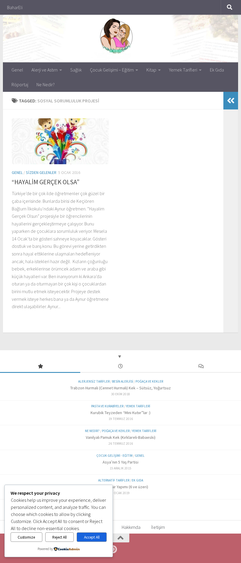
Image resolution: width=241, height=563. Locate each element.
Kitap (151, 70)
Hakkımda (131, 527)
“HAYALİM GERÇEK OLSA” (45, 182)
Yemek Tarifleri (183, 70)
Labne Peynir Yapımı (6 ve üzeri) (120, 486)
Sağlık (76, 70)
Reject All (59, 537)
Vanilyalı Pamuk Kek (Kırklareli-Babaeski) (120, 437)
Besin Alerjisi (122, 381)
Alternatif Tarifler (113, 480)
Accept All (92, 537)
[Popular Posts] (40, 366)
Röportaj (19, 84)
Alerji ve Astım (44, 70)
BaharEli (15, 7)
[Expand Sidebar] (230, 100)
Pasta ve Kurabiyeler (107, 406)
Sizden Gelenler (41, 172)
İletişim (158, 527)
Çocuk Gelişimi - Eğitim (114, 456)
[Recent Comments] (201, 366)
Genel (17, 70)
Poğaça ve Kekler (149, 381)
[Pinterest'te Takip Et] (113, 549)
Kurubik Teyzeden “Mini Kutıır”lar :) (120, 412)
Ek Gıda (217, 70)
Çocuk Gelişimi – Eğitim (112, 70)
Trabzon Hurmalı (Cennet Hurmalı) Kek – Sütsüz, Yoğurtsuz (120, 388)
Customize (26, 537)
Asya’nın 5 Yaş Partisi (120, 462)
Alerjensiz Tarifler (94, 381)
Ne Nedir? (45, 84)
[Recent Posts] (120, 366)
